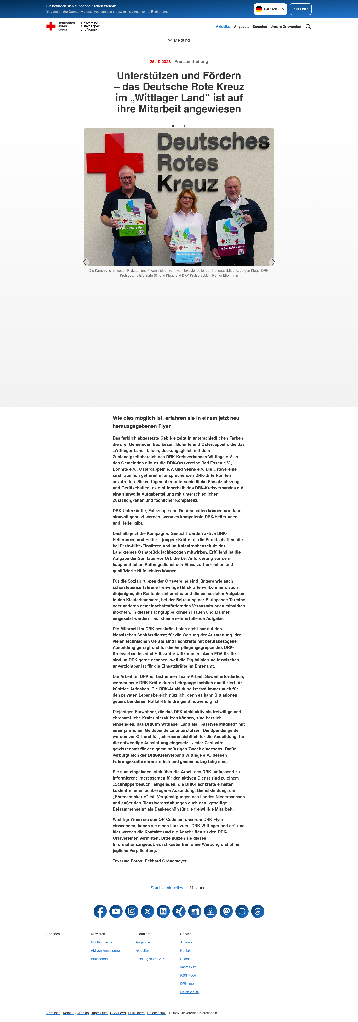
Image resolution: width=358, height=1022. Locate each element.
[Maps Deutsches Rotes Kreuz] (210, 911)
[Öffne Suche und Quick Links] (308, 26)
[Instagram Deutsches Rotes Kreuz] (131, 911)
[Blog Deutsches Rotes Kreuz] (194, 911)
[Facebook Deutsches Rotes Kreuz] (100, 911)
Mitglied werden (102, 942)
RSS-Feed (188, 975)
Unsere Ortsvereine (285, 26)
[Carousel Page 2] (177, 126)
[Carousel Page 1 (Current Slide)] (173, 126)
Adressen (187, 942)
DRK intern (188, 983)
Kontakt (185, 950)
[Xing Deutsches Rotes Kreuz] (179, 911)
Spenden (260, 26)
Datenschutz (189, 991)
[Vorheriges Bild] (84, 262)
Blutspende (99, 958)
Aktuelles (223, 26)
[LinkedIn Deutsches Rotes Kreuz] (163, 911)
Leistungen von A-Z (150, 958)
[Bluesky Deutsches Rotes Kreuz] (242, 911)
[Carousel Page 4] (185, 126)
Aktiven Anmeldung (105, 950)
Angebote (241, 26)
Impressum (188, 967)
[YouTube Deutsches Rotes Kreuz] (116, 911)
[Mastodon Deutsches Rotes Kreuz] (226, 911)
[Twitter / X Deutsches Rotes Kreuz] (147, 911)
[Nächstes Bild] (273, 262)
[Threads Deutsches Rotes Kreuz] (257, 911)
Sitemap (186, 958)
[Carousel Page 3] (181, 126)
